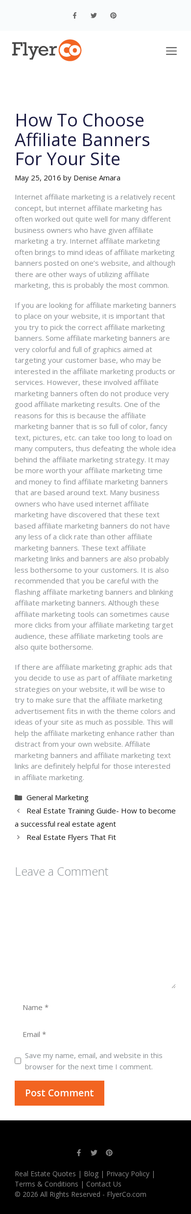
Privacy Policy (127, 1173)
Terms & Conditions (46, 1184)
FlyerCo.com (126, 1194)
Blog (91, 1173)
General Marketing (57, 797)
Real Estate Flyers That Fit (71, 837)
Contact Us (103, 1184)
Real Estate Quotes (45, 1173)
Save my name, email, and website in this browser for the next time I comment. (94, 1060)
